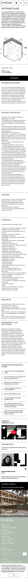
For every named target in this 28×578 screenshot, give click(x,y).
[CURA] (7, 3)
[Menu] (25, 3)
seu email (5, 553)
